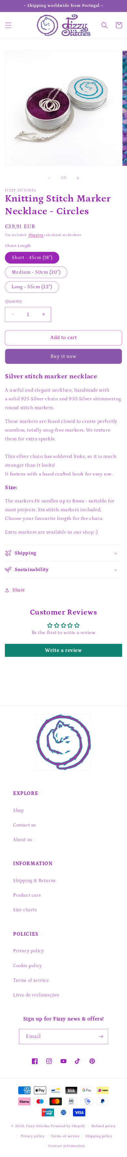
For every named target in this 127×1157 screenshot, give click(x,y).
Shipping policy (99, 1136)
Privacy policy (28, 951)
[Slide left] (49, 178)
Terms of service (31, 980)
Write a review (63, 650)
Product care (27, 895)
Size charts (25, 910)
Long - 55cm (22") (32, 287)
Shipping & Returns (34, 880)
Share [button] (18, 590)
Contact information (66, 1146)
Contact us (24, 825)
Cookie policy (27, 965)
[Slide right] (78, 178)
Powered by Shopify (68, 1126)
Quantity (13, 301)
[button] (8, 25)
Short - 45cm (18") (32, 257)
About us (22, 839)
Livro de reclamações (36, 995)
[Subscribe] (100, 1036)
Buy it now (63, 356)
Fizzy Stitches (38, 1126)
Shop (18, 810)
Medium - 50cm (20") (36, 272)
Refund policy (104, 1126)
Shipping (35, 235)
